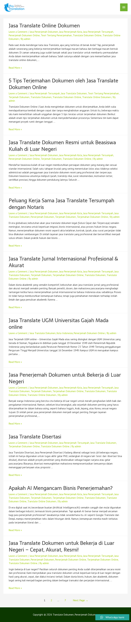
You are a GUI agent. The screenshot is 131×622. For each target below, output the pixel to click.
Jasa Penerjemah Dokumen (44, 31)
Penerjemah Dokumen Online (24, 35)
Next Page (80, 600)
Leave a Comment (18, 31)
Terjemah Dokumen (19, 97)
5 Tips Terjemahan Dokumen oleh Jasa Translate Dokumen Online (63, 83)
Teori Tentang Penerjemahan (56, 35)
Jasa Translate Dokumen (74, 93)
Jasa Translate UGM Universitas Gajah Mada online (58, 323)
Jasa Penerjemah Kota (70, 31)
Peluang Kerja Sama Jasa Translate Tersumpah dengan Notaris (61, 203)
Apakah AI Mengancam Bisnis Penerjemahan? (60, 488)
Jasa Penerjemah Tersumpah (98, 31)
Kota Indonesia (65, 333)
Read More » (15, 67)
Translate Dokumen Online (87, 35)
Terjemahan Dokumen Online (92, 216)
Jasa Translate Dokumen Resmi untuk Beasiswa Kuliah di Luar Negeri (62, 145)
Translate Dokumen (41, 97)
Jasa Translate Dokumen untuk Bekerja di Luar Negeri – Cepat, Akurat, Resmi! (61, 546)
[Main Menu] (124, 7)
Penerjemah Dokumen (42, 216)
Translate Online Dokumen (96, 97)
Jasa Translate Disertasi (35, 436)
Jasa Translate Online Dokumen (44, 25)
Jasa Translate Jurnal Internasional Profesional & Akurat (63, 262)
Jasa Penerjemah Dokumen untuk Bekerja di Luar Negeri (65, 378)
